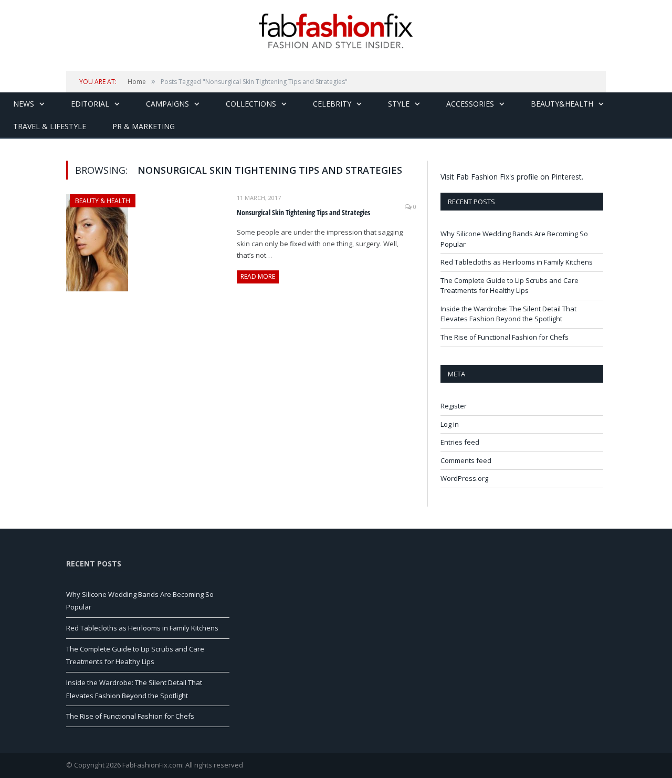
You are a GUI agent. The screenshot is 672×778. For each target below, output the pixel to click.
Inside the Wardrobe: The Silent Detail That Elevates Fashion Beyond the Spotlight (508, 314)
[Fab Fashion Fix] (336, 31)
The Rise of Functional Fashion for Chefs (504, 337)
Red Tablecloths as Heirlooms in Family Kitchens (516, 262)
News (23, 104)
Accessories (470, 104)
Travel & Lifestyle (49, 126)
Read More (257, 276)
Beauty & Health (102, 200)
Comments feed (465, 460)
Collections (251, 104)
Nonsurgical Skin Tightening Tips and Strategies (303, 212)
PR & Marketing (143, 126)
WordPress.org (464, 478)
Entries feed (459, 442)
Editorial (90, 104)
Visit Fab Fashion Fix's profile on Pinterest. (511, 177)
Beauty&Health (562, 104)
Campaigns (167, 104)
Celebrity (332, 104)
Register (453, 406)
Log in (449, 424)
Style (399, 104)
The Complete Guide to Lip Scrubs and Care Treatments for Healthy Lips (509, 286)
